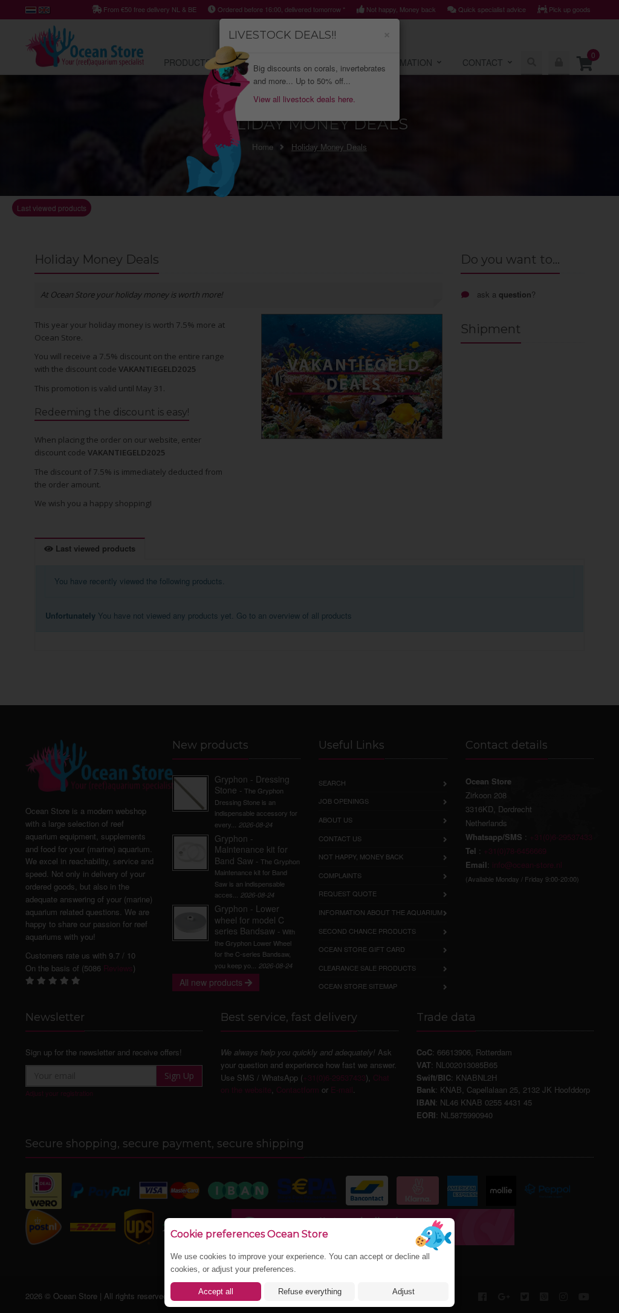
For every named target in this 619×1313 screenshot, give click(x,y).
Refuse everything (310, 1291)
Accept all (215, 1291)
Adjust (403, 1291)
